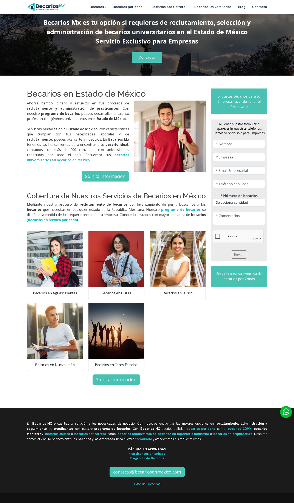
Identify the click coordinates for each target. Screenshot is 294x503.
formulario (143, 439)
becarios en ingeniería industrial (183, 434)
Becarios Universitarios (213, 7)
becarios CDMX (239, 428)
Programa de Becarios (147, 458)
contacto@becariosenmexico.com (147, 472)
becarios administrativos (137, 434)
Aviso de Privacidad (147, 484)
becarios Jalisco (57, 434)
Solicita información (105, 176)
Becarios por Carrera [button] (168, 7)
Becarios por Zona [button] (127, 7)
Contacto (259, 7)
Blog (242, 7)
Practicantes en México (147, 454)
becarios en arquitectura (232, 434)
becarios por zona (200, 428)
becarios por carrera (90, 434)
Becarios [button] (97, 7)
